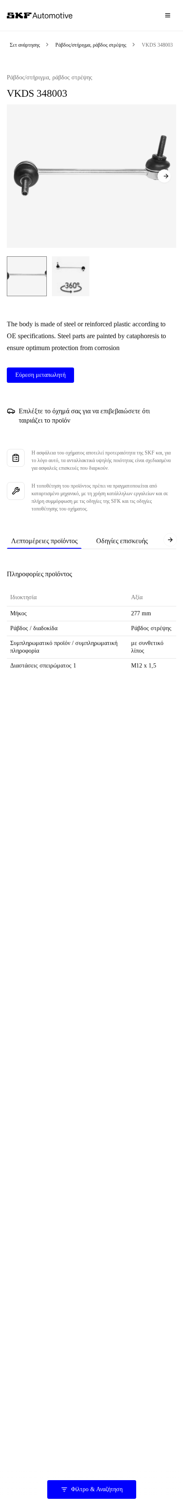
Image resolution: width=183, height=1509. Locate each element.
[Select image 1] (27, 276)
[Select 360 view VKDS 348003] (70, 276)
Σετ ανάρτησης (25, 45)
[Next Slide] (164, 176)
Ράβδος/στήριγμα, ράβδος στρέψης (90, 45)
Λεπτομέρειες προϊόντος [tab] (44, 540)
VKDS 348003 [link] (157, 45)
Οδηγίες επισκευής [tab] (122, 540)
